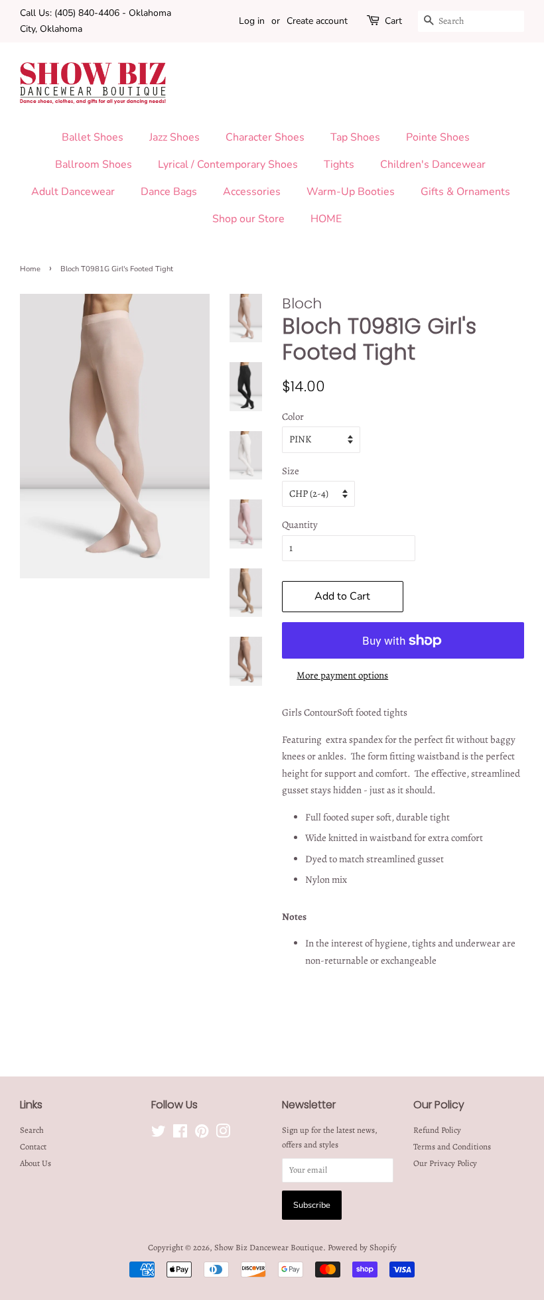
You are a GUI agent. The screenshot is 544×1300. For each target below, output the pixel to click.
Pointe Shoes (438, 137)
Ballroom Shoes (93, 164)
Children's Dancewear (433, 164)
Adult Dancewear (73, 191)
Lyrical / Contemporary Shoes (228, 164)
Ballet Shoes (92, 137)
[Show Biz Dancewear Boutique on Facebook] (180, 1133)
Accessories (252, 191)
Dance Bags (169, 191)
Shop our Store (248, 219)
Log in (252, 21)
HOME (326, 219)
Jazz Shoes (174, 137)
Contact (33, 1146)
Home (30, 269)
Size (290, 471)
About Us (35, 1163)
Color (293, 416)
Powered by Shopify (362, 1247)
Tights (339, 164)
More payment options (342, 675)
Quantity (300, 524)
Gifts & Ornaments (465, 191)
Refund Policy (437, 1130)
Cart (393, 21)
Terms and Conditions (452, 1146)
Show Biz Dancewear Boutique (268, 1247)
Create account (317, 21)
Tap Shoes (355, 137)
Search (32, 1130)
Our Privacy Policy (445, 1163)
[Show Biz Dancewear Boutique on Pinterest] (201, 1133)
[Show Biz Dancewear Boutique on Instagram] (223, 1133)
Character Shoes (265, 137)
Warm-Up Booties (350, 191)
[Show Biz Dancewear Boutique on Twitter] (158, 1133)
